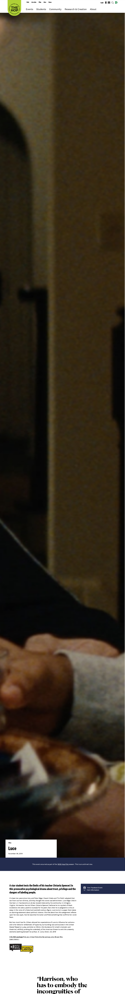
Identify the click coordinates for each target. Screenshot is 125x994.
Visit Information (93, 890)
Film (40, 2)
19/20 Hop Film (63, 864)
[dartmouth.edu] (116, 2)
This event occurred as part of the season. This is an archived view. (62, 864)
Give (45, 2)
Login (101, 2)
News (50, 2)
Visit (28, 2)
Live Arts (33, 2)
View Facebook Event (94, 888)
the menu (27, 12)
